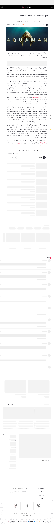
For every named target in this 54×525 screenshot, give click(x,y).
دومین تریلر (21, 143)
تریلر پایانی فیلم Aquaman (38, 97)
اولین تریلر (42, 143)
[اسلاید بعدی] (1, 417)
